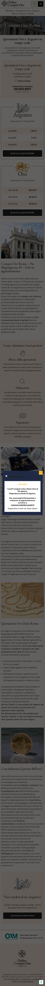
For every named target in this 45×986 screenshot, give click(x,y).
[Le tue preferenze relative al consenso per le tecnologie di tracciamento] (41, 982)
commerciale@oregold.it (22, 505)
